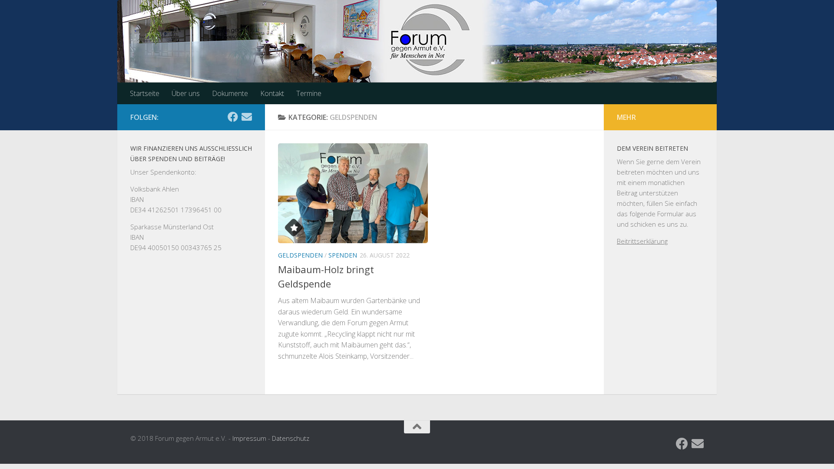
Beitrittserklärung (642, 241)
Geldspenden (300, 255)
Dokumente (230, 93)
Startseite (144, 93)
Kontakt (272, 93)
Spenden (342, 255)
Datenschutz (290, 438)
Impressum (249, 438)
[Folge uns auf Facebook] (233, 117)
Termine (308, 93)
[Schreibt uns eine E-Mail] (247, 117)
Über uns (186, 93)
